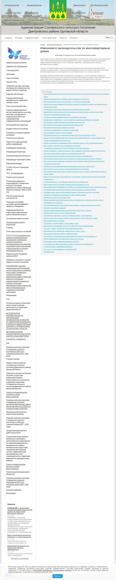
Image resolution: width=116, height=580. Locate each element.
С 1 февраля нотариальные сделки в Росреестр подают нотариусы (66, 148)
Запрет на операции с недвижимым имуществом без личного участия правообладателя (73, 143)
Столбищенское (91, 20)
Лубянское (98, 12)
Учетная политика (12, 359)
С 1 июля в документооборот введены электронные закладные (65, 117)
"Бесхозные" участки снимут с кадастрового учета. (61, 223)
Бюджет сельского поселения (17, 129)
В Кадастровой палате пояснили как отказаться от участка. (64, 239)
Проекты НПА (11, 82)
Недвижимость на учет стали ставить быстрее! (60, 213)
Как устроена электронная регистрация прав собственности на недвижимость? (70, 236)
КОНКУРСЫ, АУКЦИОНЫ (15, 339)
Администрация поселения (16, 63)
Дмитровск (79, 5)
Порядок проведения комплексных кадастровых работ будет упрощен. (68, 210)
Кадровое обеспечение (14, 94)
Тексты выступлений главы (16, 106)
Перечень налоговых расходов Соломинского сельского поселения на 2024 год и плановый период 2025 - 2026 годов (17, 351)
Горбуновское (78, 12)
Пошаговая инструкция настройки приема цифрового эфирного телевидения (17, 204)
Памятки (9, 228)
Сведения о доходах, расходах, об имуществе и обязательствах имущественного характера (18, 88)
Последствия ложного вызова (17, 218)
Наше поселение (12, 78)
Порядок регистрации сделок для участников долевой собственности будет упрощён (72, 159)
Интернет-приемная (13, 490)
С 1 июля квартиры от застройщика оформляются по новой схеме (66, 182)
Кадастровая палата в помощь (54, 221)
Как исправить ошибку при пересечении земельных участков (64, 122)
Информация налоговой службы (18, 160)
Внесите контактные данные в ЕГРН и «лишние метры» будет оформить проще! (71, 218)
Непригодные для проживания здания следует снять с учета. (64, 231)
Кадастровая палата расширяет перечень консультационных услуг (66, 184)
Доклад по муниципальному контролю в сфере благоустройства (16, 394)
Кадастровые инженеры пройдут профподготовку (60, 234)
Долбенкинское (99, 5)
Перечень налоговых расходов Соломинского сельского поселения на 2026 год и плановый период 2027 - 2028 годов (17, 422)
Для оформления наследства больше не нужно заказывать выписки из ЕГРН (70, 190)
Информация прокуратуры (16, 148)
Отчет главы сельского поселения (18, 231)
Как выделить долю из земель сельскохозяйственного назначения (66, 169)
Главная (8, 38)
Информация (11, 295)
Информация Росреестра (15, 152)
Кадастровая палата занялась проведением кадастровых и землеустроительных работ (73, 112)
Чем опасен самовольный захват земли (57, 115)
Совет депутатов (49, 38)
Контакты (74, 38)
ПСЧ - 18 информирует (14, 173)
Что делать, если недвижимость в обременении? (60, 249)
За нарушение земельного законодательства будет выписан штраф (67, 109)
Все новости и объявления (20, 558)
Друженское (31, 12)
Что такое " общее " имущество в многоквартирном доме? (63, 228)
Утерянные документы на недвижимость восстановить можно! (65, 195)
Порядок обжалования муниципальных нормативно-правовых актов (17, 100)
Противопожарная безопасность (18, 156)
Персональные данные (15, 138)
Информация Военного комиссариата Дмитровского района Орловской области (16, 212)
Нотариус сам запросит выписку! (55, 208)
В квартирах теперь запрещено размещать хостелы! (61, 241)
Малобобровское (14, 20)
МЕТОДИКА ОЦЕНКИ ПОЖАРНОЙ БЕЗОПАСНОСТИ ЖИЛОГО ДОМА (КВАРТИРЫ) (18, 334)
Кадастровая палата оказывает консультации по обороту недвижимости (68, 156)
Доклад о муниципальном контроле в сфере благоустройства (15, 466)
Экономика (10, 74)
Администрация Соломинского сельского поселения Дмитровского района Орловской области (58, 10)
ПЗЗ (8, 299)
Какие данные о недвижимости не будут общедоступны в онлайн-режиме (68, 226)
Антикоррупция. (49, 252)
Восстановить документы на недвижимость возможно (62, 146)
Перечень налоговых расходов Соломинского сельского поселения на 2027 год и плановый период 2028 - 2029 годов (17, 482)
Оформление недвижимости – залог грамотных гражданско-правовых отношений (71, 120)
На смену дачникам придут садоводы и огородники (61, 130)
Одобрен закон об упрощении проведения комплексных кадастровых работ (69, 166)
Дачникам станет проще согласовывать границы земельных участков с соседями (71, 192)
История (18, 38)
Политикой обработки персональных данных (52, 570)
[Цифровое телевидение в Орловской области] (18, 47)
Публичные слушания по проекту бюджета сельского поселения (18, 261)
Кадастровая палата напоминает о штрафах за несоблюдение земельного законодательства (75, 187)
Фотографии (11, 493)
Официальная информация (16, 66)
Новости (63, 38)
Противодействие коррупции (17, 125)
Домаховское (13, 12)
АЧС (8, 343)
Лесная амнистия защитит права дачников (58, 133)
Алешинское (12, 5)
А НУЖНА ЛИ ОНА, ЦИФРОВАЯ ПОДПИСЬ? (58, 247)
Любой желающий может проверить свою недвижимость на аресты (66, 99)
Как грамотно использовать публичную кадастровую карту (63, 125)
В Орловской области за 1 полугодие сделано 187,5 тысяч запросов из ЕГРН (69, 135)
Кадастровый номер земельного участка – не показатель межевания (67, 102)
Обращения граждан (14, 163)
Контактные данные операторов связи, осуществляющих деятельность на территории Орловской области (18, 306)
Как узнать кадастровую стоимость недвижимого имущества (64, 153)
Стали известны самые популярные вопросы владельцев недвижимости (68, 244)
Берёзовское (34, 5)
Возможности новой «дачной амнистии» (57, 197)
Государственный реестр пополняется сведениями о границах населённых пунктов (72, 205)
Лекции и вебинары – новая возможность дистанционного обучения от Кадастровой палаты (74, 151)
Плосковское (36, 20)
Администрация (32, 38)
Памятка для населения (15, 177)
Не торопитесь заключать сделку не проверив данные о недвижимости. (68, 215)
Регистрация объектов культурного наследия (59, 127)
